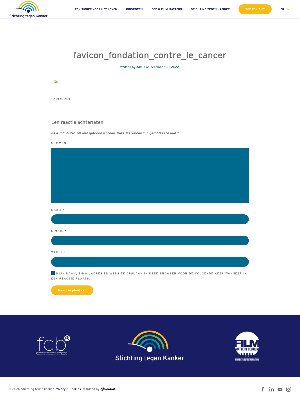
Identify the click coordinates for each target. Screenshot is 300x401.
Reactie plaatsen (72, 290)
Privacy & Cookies (68, 389)
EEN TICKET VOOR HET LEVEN (96, 9)
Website (59, 252)
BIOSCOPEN (134, 9)
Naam (58, 209)
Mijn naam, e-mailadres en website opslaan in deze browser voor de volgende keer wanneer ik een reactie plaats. (149, 276)
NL (289, 9)
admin (140, 67)
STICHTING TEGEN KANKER (210, 9)
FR (282, 9)
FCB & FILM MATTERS (167, 9)
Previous (62, 99)
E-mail (59, 230)
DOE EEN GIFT (255, 9)
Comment (60, 143)
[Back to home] (29, 9)
